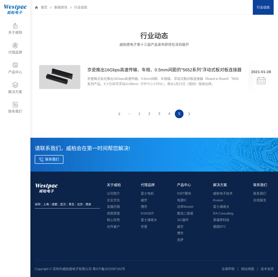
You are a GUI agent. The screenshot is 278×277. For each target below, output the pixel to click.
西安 (88, 204)
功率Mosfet (185, 206)
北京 (80, 204)
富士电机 (147, 193)
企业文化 (113, 200)
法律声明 (228, 269)
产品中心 (184, 185)
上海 (46, 204)
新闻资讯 (60, 7)
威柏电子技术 (223, 193)
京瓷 (144, 226)
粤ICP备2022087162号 (109, 269)
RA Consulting (223, 213)
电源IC (182, 200)
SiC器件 (183, 220)
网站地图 (247, 269)
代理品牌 (148, 185)
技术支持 (267, 269)
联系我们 (260, 185)
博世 (144, 206)
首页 (44, 7)
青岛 (71, 204)
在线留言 (259, 200)
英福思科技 (221, 220)
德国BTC (219, 226)
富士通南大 (149, 220)
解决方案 (220, 185)
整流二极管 (185, 213)
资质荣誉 (113, 213)
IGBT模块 (184, 193)
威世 (144, 200)
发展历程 (113, 206)
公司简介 (113, 193)
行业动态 (80, 7)
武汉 (63, 204)
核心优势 (113, 220)
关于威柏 (114, 185)
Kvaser (218, 200)
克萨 (180, 240)
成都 (54, 204)
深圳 (37, 204)
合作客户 (113, 226)
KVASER (147, 213)
